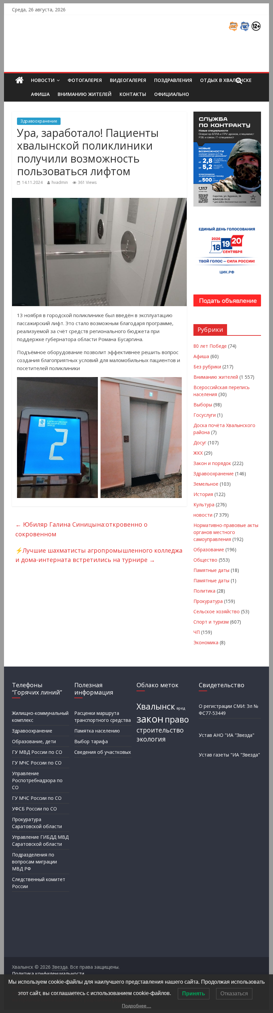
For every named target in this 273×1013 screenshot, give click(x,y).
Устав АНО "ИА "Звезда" (226, 735)
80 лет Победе (210, 346)
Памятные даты (211, 570)
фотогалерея (85, 80)
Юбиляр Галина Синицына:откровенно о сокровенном (81, 529)
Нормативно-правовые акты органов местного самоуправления (225, 532)
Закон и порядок (212, 463)
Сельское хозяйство (216, 611)
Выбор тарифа (91, 741)
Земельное (205, 484)
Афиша (40, 94)
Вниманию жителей (85, 94)
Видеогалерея (128, 80)
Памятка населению (97, 731)
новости (202, 515)
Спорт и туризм (211, 622)
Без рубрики (207, 366)
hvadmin (60, 182)
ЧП (196, 632)
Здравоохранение (38, 121)
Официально (171, 94)
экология (151, 739)
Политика (204, 591)
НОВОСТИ (43, 80)
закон (149, 719)
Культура (203, 504)
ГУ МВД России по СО (37, 752)
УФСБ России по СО (34, 808)
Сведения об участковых (102, 752)
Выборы (202, 404)
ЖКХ (198, 453)
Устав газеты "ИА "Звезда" (229, 755)
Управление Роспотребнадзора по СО (37, 780)
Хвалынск (155, 706)
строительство (160, 730)
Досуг (199, 442)
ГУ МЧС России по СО (37, 763)
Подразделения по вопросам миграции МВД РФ (34, 861)
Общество (205, 560)
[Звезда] (19, 80)
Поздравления (173, 80)
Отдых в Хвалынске (226, 80)
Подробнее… (136, 1005)
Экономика (205, 642)
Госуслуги (204, 415)
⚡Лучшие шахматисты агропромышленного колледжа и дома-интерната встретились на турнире (98, 555)
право (177, 719)
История (203, 494)
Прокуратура (208, 601)
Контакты (133, 94)
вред (180, 708)
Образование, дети (34, 741)
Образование (208, 549)
